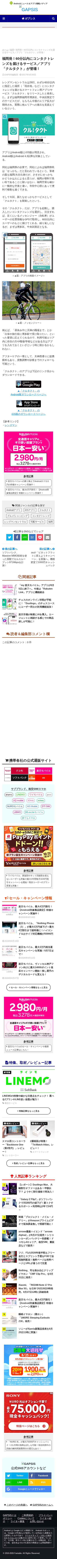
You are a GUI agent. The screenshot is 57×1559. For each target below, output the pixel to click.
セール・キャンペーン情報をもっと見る (29, 987)
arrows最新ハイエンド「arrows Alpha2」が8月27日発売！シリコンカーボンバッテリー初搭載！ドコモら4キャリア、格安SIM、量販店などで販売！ (36, 1238)
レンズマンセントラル (15, 521)
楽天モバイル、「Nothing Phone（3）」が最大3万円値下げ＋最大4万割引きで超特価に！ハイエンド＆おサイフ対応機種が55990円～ (36, 930)
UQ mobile (18, 800)
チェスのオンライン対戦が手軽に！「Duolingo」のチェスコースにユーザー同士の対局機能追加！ (37, 603)
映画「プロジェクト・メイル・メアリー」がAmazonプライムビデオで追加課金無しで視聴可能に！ (36, 1220)
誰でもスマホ (28, 818)
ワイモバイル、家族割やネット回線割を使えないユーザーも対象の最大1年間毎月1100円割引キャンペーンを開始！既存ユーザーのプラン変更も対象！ (27, 880)
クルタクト (45, 510)
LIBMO (17, 812)
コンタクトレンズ (41, 516)
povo (49, 794)
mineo (41, 800)
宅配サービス (37, 521)
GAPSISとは (9, 1515)
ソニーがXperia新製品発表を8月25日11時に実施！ (36, 1331)
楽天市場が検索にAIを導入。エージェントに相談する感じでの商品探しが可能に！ (36, 618)
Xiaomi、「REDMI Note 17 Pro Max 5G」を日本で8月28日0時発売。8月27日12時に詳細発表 (36, 1288)
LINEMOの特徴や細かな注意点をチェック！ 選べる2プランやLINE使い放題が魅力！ (28, 1098)
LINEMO (20, 794)
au (43, 777)
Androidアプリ (13, 510)
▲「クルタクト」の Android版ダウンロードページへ (28, 392)
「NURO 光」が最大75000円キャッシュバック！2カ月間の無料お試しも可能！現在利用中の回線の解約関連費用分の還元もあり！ (28, 1445)
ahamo (9, 794)
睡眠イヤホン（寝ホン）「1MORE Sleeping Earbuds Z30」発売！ (34, 1317)
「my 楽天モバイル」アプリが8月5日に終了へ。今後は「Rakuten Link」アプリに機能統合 (36, 588)
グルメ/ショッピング (17, 516)
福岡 (12, 50)
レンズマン (11, 425)
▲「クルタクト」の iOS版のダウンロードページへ (28, 412)
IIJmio (31, 800)
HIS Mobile (32, 806)
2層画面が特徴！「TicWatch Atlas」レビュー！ (41, 1144)
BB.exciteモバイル (34, 812)
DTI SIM (46, 806)
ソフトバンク (20, 777)
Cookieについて (26, 1518)
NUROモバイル (15, 806)
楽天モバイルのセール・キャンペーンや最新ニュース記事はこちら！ (27, 1048)
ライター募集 (18, 1521)
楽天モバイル (44, 770)
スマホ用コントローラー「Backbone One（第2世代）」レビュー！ (14, 1146)
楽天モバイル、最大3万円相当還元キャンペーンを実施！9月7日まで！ (36, 950)
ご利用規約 (27, 1515)
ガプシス (30, 18)
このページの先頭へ (17, 1505)
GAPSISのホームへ (43, 1505)
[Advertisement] (28, 39)
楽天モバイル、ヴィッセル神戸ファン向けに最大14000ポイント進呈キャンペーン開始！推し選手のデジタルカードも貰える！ (36, 969)
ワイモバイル (36, 794)
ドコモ (19, 770)
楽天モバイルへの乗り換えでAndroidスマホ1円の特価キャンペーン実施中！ (27, 483)
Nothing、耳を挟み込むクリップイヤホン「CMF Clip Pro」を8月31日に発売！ (36, 1274)
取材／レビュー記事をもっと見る (29, 1163)
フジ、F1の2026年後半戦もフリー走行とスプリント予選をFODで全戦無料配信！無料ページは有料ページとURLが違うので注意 (37, 1257)
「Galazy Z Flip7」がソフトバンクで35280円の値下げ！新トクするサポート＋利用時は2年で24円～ (36, 1204)
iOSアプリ (30, 510)
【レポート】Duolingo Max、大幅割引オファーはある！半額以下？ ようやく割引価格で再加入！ (36, 1188)
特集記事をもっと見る (29, 1111)
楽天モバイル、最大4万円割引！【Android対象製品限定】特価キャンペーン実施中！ (27, 491)
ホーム (5, 50)
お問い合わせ (37, 1521)
